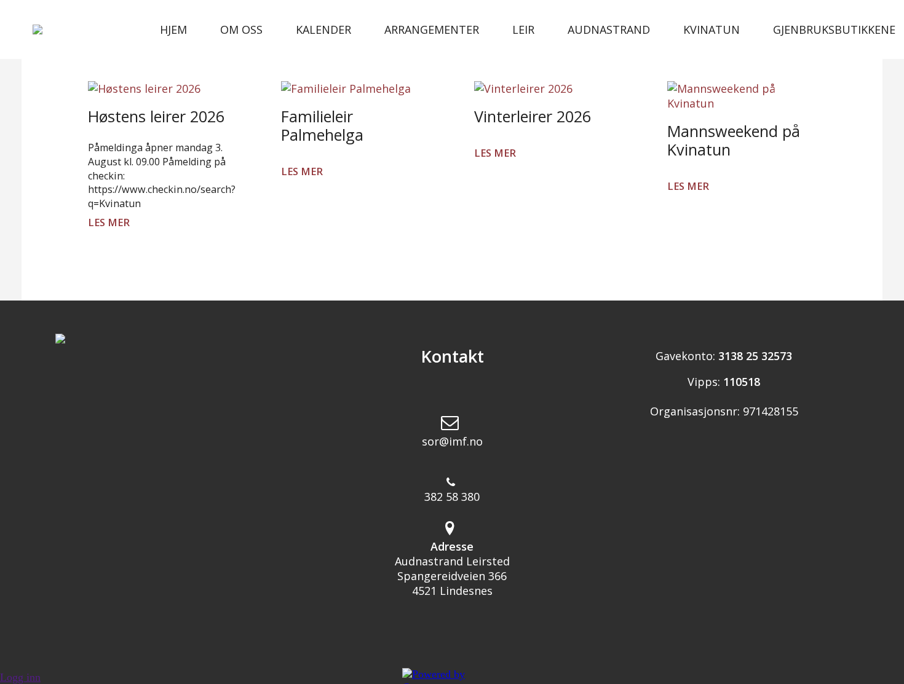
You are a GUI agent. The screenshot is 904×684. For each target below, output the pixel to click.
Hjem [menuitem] (173, 29)
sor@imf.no (452, 441)
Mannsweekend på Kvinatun (733, 140)
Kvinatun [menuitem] (711, 29)
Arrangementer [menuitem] (431, 29)
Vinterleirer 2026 (532, 116)
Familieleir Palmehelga (322, 125)
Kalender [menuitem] (323, 29)
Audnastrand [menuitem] (609, 29)
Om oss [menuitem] (241, 29)
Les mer (109, 222)
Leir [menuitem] (523, 29)
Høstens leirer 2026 (156, 116)
